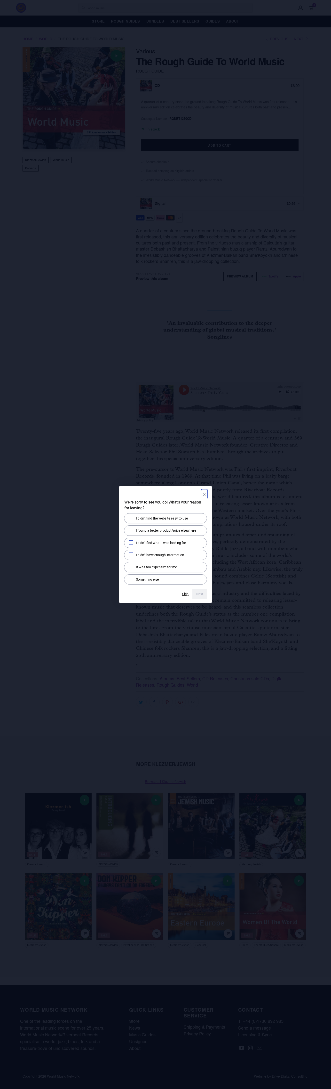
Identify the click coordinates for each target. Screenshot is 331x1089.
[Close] (204, 495)
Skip (185, 594)
